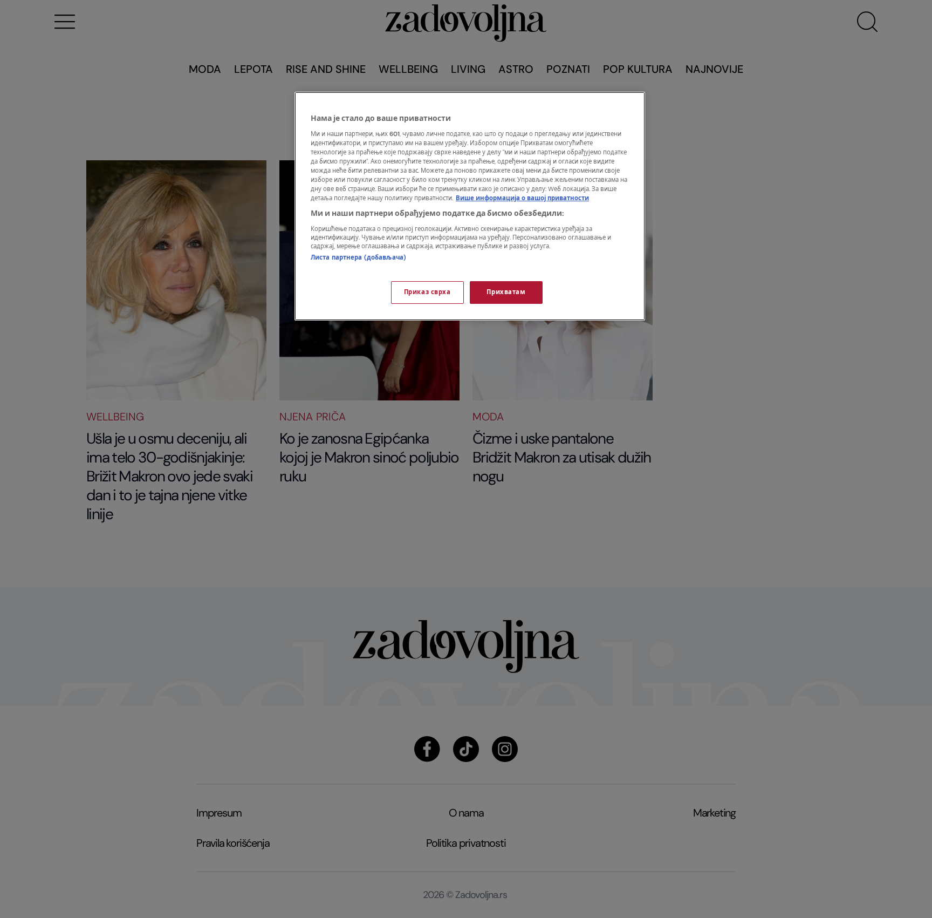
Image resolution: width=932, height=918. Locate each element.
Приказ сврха (427, 292)
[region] (469, 206)
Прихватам (505, 292)
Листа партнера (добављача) (358, 258)
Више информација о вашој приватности (522, 198)
